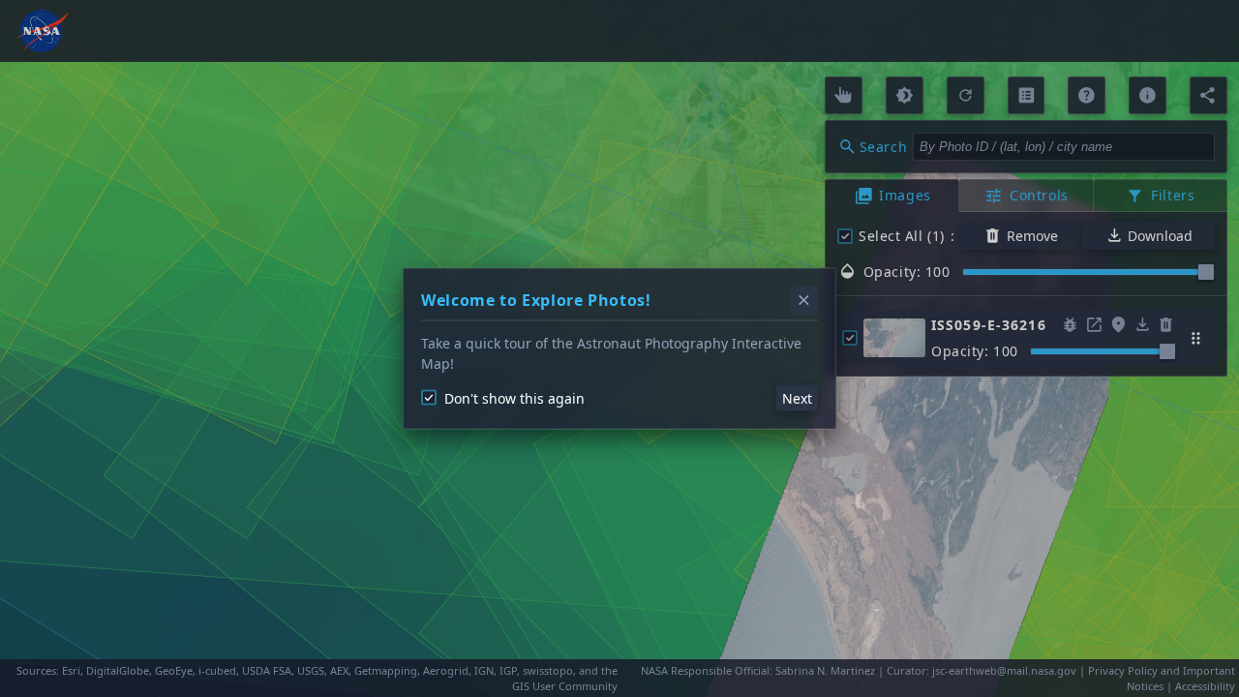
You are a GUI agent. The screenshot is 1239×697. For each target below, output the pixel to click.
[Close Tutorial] (804, 301)
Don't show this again (514, 397)
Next (797, 397)
